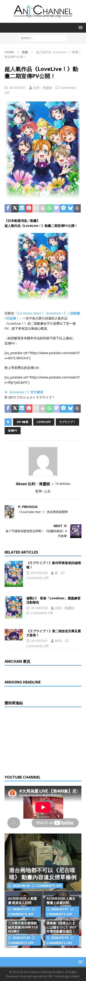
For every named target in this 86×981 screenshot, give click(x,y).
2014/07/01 (39, 641)
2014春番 (22, 422)
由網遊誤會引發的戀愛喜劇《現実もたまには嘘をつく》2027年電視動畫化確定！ (61, 925)
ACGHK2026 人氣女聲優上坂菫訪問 (61, 900)
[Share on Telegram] (63, 208)
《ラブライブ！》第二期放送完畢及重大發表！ (53, 633)
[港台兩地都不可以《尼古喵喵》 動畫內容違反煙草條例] (43, 862)
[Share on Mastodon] (56, 208)
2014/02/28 (39, 608)
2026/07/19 (59, 937)
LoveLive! (44, 422)
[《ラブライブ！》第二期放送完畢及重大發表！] (14, 634)
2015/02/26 (39, 573)
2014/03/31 (17, 87)
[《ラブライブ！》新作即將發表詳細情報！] (14, 574)
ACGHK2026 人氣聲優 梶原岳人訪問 (22, 900)
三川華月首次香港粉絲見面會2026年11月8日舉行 (23, 927)
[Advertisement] (39, 740)
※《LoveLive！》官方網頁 (24, 392)
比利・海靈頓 (42, 87)
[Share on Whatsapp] (49, 208)
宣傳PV (12, 430)
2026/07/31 (21, 909)
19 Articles (62, 483)
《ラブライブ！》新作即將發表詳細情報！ (53, 565)
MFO (58, 641)
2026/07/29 (21, 937)
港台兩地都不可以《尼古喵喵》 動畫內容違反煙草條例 (43, 873)
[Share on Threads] (77, 208)
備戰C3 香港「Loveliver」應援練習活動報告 (53, 600)
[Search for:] (43, 38)
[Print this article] (42, 208)
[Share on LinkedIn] (21, 208)
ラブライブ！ (67, 422)
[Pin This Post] (28, 208)
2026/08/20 (21, 885)
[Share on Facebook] (8, 208)
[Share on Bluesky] (70, 208)
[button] (80, 27)
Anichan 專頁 (17, 661)
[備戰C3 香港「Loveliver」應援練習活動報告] (14, 608)
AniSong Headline (23, 682)
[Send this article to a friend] (35, 208)
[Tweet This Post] (14, 208)
